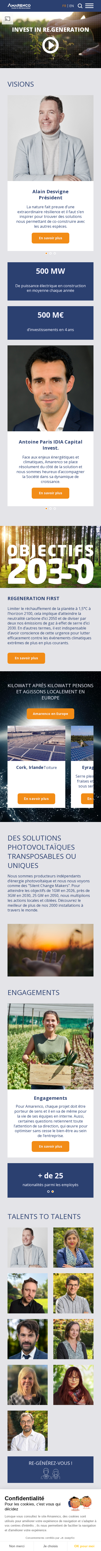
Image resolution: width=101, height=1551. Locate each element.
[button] (46, 253)
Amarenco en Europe (50, 713)
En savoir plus (50, 238)
